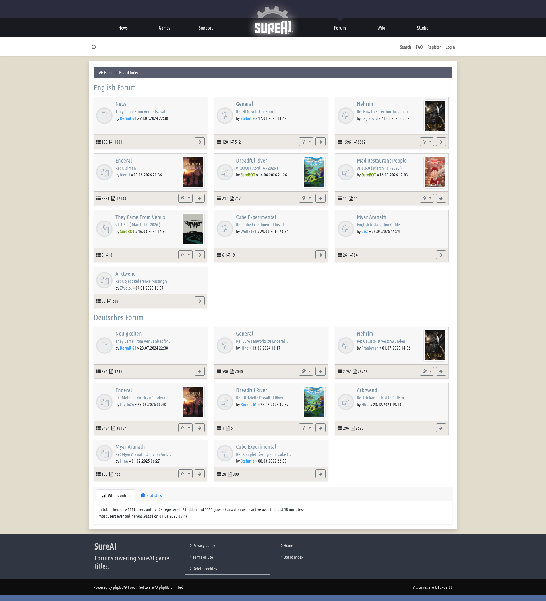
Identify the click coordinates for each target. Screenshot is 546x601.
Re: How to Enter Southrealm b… (384, 111)
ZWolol (126, 287)
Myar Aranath (371, 216)
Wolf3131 (249, 231)
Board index (293, 557)
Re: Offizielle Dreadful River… (261, 397)
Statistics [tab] (154, 495)
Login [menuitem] (450, 46)
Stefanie (248, 118)
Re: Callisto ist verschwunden (381, 341)
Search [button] (405, 46)
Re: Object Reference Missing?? (141, 281)
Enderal (123, 160)
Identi (125, 174)
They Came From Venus (140, 216)
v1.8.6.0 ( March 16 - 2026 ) (379, 167)
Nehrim (365, 103)
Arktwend (125, 273)
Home (288, 545)
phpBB (118, 587)
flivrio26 (127, 404)
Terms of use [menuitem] (202, 557)
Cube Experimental (256, 216)
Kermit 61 (128, 118)
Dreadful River (251, 160)
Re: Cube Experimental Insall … (262, 224)
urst (364, 231)
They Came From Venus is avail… (142, 111)
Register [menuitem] (434, 46)
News (121, 103)
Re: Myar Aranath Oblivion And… (143, 454)
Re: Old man (125, 167)
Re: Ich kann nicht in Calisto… (382, 397)
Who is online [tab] (119, 495)
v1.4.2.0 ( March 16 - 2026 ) (137, 224)
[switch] (94, 47)
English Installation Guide (378, 224)
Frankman (370, 347)
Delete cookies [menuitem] (204, 568)
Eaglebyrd (369, 118)
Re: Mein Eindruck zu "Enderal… (142, 397)
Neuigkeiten (128, 333)
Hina (245, 347)
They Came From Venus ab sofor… (143, 341)
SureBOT (248, 174)
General (244, 103)
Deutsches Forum (119, 317)
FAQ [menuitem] (419, 46)
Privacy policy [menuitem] (203, 545)
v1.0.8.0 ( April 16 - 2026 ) (257, 167)
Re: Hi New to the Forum (256, 111)
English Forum (115, 87)
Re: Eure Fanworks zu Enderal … (262, 341)
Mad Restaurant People (382, 160)
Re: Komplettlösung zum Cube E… (264, 454)
